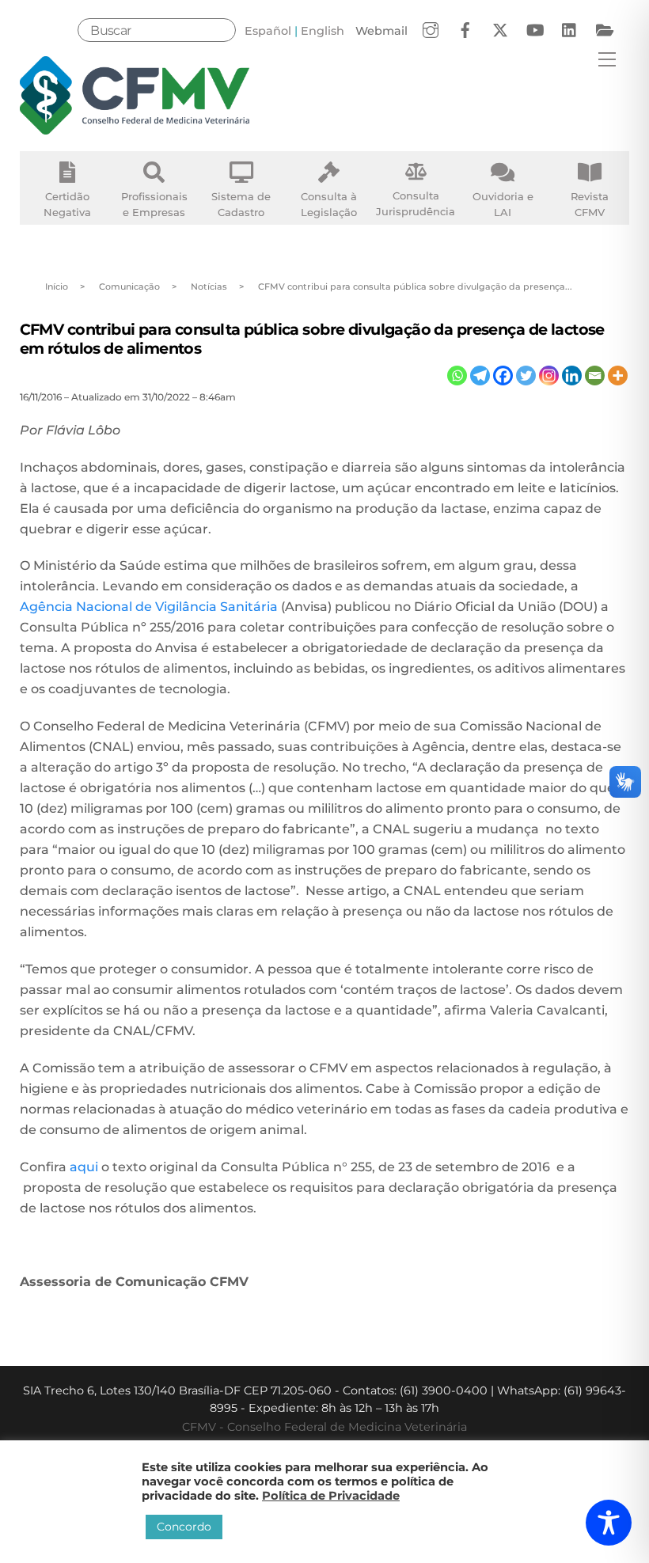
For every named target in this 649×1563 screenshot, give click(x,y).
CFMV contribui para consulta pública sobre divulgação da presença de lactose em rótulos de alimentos (312, 338)
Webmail (381, 31)
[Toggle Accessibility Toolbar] (608, 1522)
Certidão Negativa (67, 204)
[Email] (595, 375)
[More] (618, 375)
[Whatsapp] (457, 375)
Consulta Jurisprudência (415, 203)
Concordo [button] (184, 1526)
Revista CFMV (590, 204)
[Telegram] (480, 375)
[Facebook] (503, 375)
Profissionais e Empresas (154, 204)
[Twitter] (526, 375)
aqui (85, 1166)
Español (268, 31)
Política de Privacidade (331, 1496)
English (322, 31)
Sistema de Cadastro (241, 204)
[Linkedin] (572, 375)
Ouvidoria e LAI (503, 204)
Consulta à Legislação (329, 204)
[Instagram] (549, 375)
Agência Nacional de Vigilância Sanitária (149, 606)
